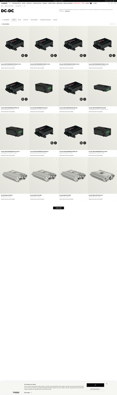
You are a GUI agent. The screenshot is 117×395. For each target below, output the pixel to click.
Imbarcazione (59, 3)
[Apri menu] (9, 3)
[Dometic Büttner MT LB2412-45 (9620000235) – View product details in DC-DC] (102, 179)
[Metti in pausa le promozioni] (1, 1)
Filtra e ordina (5, 24)
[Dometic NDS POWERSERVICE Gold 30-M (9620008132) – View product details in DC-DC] (102, 135)
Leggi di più (67, 11)
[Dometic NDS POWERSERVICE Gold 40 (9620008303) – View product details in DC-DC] (43, 91)
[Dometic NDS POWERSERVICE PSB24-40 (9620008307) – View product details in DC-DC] (14, 91)
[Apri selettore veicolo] (108, 3)
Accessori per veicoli (37, 3)
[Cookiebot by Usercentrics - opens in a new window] (16, 393)
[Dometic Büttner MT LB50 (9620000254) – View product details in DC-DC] (73, 179)
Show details (27, 392)
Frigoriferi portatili (16, 3)
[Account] (111, 3)
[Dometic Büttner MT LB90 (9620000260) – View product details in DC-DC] (43, 179)
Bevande (23, 3)
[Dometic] (4, 3)
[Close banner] (106, 383)
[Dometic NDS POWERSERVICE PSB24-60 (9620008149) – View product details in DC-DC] (43, 135)
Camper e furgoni (52, 3)
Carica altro (58, 207)
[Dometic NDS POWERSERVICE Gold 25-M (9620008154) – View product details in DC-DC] (14, 135)
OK (95, 385)
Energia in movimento (68, 3)
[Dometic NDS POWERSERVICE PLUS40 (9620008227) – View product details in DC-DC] (102, 91)
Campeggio (44, 3)
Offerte (83, 3)
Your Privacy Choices (94, 389)
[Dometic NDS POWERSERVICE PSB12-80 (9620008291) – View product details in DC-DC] (73, 91)
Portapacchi (29, 3)
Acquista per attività (90, 3)
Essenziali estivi (77, 3)
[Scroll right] (91, 3)
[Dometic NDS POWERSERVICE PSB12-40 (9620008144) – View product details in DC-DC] (73, 135)
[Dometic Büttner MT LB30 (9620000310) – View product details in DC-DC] (14, 179)
